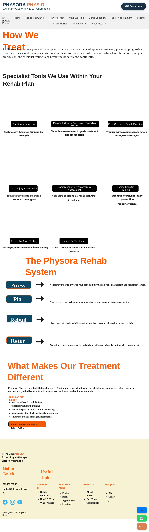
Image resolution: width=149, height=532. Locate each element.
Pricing (141, 17)
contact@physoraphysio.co (16, 489)
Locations (67, 504)
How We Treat (56, 17)
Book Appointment (121, 17)
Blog (110, 493)
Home (17, 17)
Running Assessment (24, 124)
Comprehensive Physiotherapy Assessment (74, 188)
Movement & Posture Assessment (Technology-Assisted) (75, 124)
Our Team (91, 499)
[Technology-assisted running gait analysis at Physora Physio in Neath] (24, 109)
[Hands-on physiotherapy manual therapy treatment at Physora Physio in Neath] (74, 227)
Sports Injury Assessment (23, 188)
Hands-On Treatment (73, 241)
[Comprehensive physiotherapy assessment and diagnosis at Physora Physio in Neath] (74, 171)
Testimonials (92, 503)
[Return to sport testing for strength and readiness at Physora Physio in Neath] (26, 227)
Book (142, 526)
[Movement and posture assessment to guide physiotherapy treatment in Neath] (124, 110)
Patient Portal (59, 23)
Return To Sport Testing (24, 241)
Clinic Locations (98, 17)
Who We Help (76, 17)
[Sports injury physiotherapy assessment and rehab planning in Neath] (23, 171)
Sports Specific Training (125, 188)
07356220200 (10, 484)
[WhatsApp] (142, 518)
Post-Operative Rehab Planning (125, 124)
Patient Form (79, 23)
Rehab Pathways (34, 17)
